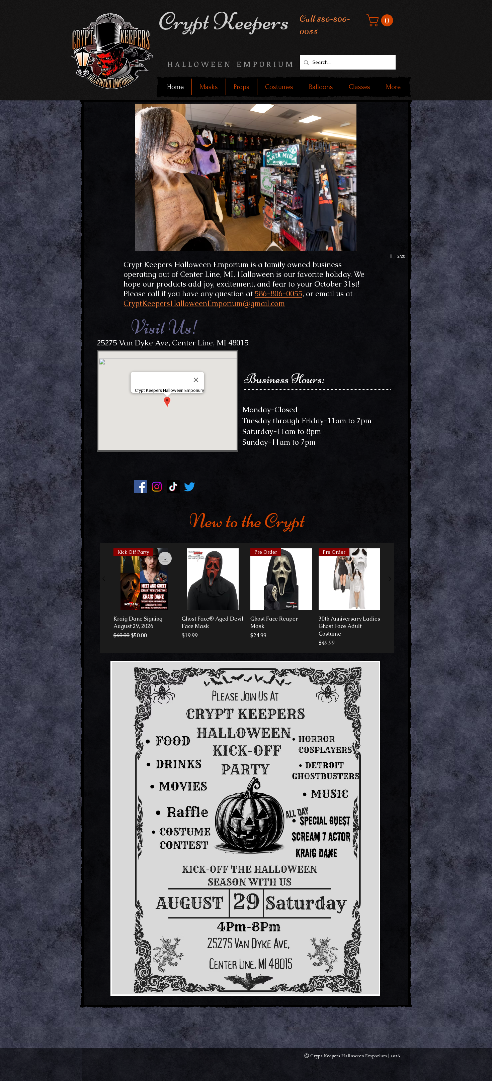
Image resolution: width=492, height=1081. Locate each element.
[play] (392, 256)
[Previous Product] (104, 579)
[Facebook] (140, 486)
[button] (381, 20)
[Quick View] (212, 579)
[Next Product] (390, 579)
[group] (247, 597)
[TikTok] (173, 486)
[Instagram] (156, 486)
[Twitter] (189, 486)
